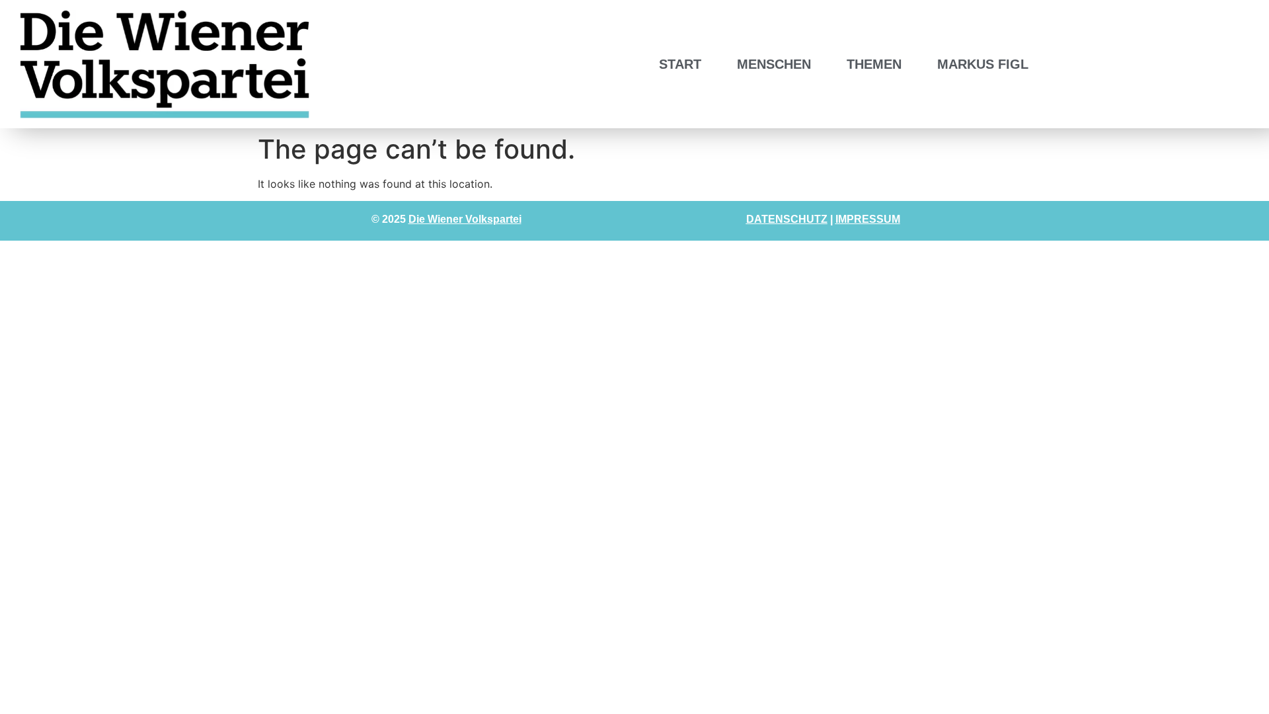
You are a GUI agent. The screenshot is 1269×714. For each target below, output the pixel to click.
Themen (874, 64)
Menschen (774, 64)
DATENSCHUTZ (786, 219)
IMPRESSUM (867, 219)
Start (680, 64)
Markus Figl (982, 64)
